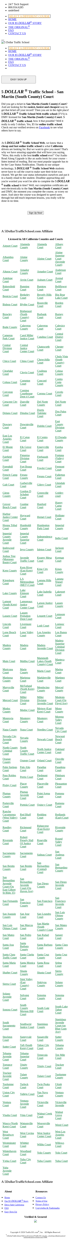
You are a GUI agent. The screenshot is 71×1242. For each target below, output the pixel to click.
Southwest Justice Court (27, 1026)
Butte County (10, 327)
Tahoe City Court (43, 1047)
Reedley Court (7, 829)
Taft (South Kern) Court (26, 1047)
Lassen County (59, 605)
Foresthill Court (8, 468)
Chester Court (59, 348)
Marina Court (59, 671)
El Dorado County (61, 439)
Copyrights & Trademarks (48, 1208)
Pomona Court (59, 795)
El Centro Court (42, 439)
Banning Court (24, 288)
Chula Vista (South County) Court (61, 361)
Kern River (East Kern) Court (26, 570)
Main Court (9, 661)
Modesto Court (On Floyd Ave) (61, 700)
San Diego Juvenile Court (61, 885)
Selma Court (58, 964)
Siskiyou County (42, 984)
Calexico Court (60, 327)
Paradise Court (41, 769)
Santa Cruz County (43, 956)
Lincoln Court (7, 626)
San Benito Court (26, 868)
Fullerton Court (60, 476)
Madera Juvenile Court (45, 647)
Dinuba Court (27, 413)
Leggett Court (44, 615)
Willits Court (44, 1144)
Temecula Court (42, 1056)
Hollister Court (59, 517)
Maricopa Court (8, 671)
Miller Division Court (24, 700)
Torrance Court (7, 1066)
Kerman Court (59, 559)
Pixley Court (9, 785)
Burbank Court (42, 316)
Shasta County (24, 973)
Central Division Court (7, 348)
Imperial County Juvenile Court (7, 538)
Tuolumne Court (8, 1086)
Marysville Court (8, 689)
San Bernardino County (61, 867)
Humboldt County (25, 527)
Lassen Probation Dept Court (26, 615)
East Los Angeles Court (7, 438)
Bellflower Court (61, 288)
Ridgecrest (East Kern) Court (43, 828)
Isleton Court (44, 549)
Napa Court (26, 729)
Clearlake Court (8, 372)
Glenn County (7, 494)
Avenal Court (59, 280)
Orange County (7, 760)
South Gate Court (43, 1010)
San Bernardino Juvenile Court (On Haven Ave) (26, 885)
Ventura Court (7, 1104)
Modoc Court (27, 710)
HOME (12, 19)
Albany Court (59, 246)
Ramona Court (59, 805)
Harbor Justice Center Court (10, 517)
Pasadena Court (60, 769)
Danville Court (24, 403)
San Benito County (9, 868)
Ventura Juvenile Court (24, 1103)
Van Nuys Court (42, 1094)
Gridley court (59, 494)
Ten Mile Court (60, 1056)
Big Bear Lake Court (61, 296)
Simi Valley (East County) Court (26, 984)
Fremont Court (59, 468)
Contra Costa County (59, 382)
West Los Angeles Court (60, 1134)
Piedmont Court (42, 777)
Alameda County (25, 246)
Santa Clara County (61, 946)
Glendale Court (60, 485)
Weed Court (61, 1124)
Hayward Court (25, 517)
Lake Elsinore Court (24, 593)
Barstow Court (41, 288)
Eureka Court (59, 449)
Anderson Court (60, 272)
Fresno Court (44, 476)
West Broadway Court (8, 1134)
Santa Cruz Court (61, 956)
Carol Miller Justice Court (27, 337)
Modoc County (7, 710)
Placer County (24, 785)
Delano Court (10, 413)
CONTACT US (17, 33)
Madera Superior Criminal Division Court (60, 646)
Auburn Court (44, 279)
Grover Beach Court (9, 506)
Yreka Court (9, 1160)
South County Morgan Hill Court (26, 1010)
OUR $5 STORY (25, 23)
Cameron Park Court (8, 337)
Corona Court (44, 393)
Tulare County (24, 1076)
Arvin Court (26, 279)
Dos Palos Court (60, 413)
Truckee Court (59, 1066)
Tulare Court (44, 1076)
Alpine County (24, 259)
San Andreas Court (59, 854)
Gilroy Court (44, 484)
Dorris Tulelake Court (41, 413)
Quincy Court (44, 804)
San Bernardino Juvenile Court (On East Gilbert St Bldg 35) (9, 885)
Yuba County (44, 1160)
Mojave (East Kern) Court (44, 710)
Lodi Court (43, 625)
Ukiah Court (58, 1086)
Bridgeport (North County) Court (26, 316)
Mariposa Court (25, 679)
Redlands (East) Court (61, 816)
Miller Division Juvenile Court (45, 700)
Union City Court (9, 1094)
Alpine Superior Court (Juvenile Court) (60, 258)
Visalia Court (10, 1115)
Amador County (24, 272)
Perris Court (26, 776)
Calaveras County (25, 327)
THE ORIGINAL (19, 27)
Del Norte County (42, 403)
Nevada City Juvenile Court (9, 739)
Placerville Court (42, 785)
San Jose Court (24, 915)
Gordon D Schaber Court (25, 494)
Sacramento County (9, 855)
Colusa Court (10, 382)
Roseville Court (42, 842)
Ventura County (59, 1094)
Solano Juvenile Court (7, 996)
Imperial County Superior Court (24, 538)
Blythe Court (27, 304)
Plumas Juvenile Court (24, 795)
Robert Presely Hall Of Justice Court (26, 842)
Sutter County (59, 1038)
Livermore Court (25, 626)
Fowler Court (44, 468)
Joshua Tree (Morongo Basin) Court (10, 559)
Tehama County (59, 1047)
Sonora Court (10, 1009)
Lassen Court (10, 615)
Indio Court (61, 538)
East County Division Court (59, 426)
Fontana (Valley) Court (59, 458)
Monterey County (25, 720)
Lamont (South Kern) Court (10, 604)
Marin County (24, 671)
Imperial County (59, 527)
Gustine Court (24, 506)
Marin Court (43, 670)
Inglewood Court (8, 549)
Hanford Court (41, 506)
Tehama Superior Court (24, 1056)
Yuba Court (61, 1160)
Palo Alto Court (25, 769)
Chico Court (9, 361)
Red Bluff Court (25, 816)
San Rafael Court (43, 937)
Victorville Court (42, 1104)
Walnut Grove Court (59, 1115)
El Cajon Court (25, 439)
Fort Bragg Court (26, 468)
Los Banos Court (61, 634)
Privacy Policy (42, 1204)
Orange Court (27, 760)
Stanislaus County (42, 1026)
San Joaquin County (9, 915)
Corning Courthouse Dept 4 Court (27, 393)
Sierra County (59, 973)
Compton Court (25, 382)
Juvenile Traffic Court (27, 559)
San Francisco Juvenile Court (60, 902)
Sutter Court (9, 1046)
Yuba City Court (25, 1161)
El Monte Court (8, 449)
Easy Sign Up (10, 1211)
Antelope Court (8, 280)
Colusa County (59, 372)
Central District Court (59, 336)
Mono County (59, 710)
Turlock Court (24, 1086)
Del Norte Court (60, 403)
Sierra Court (9, 983)
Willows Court (59, 1144)
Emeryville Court (43, 449)
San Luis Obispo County (60, 915)
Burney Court (59, 316)
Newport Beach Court (60, 739)
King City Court (42, 571)
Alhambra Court (8, 259)
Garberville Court (26, 485)
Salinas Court (44, 854)
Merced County (59, 689)
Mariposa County (8, 679)
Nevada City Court (61, 730)
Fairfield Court (7, 458)
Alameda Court (42, 246)
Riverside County (60, 829)
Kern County (10, 570)
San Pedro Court (25, 937)
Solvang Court (24, 997)
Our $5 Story (16, 1201)
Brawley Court (7, 316)
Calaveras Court (42, 327)
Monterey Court (42, 720)
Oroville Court (59, 760)
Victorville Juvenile (61, 1104)
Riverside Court (8, 842)
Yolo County (44, 1152)
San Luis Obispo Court (10, 927)
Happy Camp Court (59, 505)
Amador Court (45, 271)
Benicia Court (10, 296)
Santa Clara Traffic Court (10, 956)
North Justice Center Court (44, 751)
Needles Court (45, 729)
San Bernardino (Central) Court (43, 867)
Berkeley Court (25, 296)
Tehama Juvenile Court (7, 1056)
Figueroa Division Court (25, 458)
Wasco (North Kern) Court (10, 1125)
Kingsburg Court (8, 582)
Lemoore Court (60, 616)
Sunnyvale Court (26, 1038)
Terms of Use (41, 1201)
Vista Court (26, 1115)
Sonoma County (41, 997)
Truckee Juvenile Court (7, 1076)
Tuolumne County (60, 1076)
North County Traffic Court (27, 750)
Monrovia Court (8, 720)
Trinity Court (44, 1066)
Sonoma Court (59, 997)
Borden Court (59, 304)
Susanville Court (42, 1038)
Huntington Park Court (43, 527)
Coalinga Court (42, 372)
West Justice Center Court (44, 1135)
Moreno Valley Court (59, 719)
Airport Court (10, 245)
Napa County (10, 729)
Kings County (59, 571)
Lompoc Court (59, 626)
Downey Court (7, 426)
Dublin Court (44, 425)
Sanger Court (59, 937)
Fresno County (24, 476)
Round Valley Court (59, 841)
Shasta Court (44, 972)
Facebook (44, 127)
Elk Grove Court (25, 449)
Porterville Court (8, 805)
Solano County (59, 984)
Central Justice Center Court (27, 348)
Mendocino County (43, 689)
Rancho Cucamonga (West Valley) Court (10, 816)
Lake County (10, 593)
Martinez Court (60, 679)
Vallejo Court (27, 1094)
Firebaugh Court (42, 458)
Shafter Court (10, 972)
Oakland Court (59, 751)
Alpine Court (44, 258)
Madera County (7, 647)
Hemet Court (44, 517)
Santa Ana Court (8, 946)
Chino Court (27, 361)
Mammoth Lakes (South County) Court (45, 661)
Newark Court (45, 739)
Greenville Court (42, 494)
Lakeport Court (60, 593)
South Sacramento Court (9, 1025)
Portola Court (27, 804)
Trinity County (24, 1066)
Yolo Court (61, 1152)
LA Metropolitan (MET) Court (27, 581)
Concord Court (42, 382)
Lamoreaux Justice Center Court (27, 604)
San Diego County (43, 885)
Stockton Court (7, 1038)
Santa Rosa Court (43, 964)
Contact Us (41, 1197)
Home (7, 1197)
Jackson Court (59, 549)
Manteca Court (59, 661)
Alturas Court (10, 271)
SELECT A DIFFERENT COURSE (29, 16)
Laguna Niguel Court (59, 581)
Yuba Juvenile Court (7, 1170)
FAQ (11, 30)
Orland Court (44, 760)
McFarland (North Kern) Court (27, 688)
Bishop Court (10, 304)
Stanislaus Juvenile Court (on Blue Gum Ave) (61, 1025)
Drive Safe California (14, 1204)
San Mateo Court (8, 937)
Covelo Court (59, 393)
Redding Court (41, 816)
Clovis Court (27, 372)
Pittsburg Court (60, 777)
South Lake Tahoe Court (61, 1009)
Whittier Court (24, 1144)
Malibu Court (27, 661)
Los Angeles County (44, 634)
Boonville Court (42, 304)
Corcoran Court (8, 393)
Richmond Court (25, 829)
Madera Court (24, 647)
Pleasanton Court (61, 785)
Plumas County (7, 795)
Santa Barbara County (24, 946)
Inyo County (27, 549)
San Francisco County (25, 902)
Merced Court (10, 700)
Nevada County (24, 739)
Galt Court (8, 484)
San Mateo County (61, 927)
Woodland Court (25, 1153)
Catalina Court (45, 336)
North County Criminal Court (10, 750)
